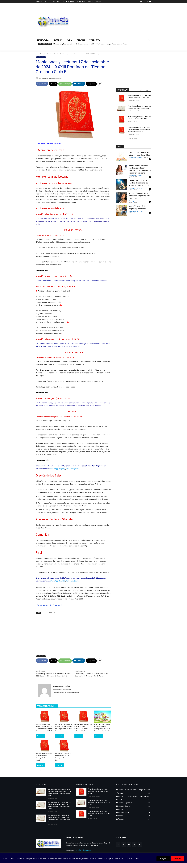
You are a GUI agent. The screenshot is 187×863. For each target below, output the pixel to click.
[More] (99, 84)
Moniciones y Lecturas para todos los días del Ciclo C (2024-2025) (99, 813)
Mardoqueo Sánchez (135, 188)
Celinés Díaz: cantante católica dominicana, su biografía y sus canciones (139, 182)
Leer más (40, 736)
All (141, 90)
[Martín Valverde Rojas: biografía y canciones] (121, 210)
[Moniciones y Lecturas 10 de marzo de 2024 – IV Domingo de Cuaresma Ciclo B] (63, 746)
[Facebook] (138, 1)
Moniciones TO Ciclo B (48, 613)
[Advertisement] (110, 21)
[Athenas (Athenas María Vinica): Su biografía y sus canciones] (121, 197)
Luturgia (42, 54)
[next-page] (40, 770)
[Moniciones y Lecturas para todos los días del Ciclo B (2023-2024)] (121, 108)
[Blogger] (118, 844)
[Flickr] (129, 844)
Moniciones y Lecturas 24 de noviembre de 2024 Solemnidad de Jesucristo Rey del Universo (92, 675)
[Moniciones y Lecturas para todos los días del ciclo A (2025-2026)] (121, 98)
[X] (144, 1)
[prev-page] (37, 770)
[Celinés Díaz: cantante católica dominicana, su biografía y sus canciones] (121, 184)
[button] (148, 40)
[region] (93, 858)
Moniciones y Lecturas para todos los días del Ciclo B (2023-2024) (99, 802)
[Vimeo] (147, 1)
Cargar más (133, 138)
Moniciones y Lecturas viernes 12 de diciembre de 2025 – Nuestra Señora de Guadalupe (139, 129)
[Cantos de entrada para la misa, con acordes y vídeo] (121, 156)
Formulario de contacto (83, 850)
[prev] (144, 44)
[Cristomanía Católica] (37, 78)
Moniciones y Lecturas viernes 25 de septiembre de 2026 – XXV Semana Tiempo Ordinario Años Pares (90, 44)
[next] (148, 44)
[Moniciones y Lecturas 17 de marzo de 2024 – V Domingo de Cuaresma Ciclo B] (44, 746)
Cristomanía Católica (47, 78)
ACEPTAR (177, 859)
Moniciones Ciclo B (52, 54)
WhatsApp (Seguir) (57, 469)
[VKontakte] (140, 844)
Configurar (163, 859)
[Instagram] (141, 1)
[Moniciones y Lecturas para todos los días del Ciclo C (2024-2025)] (121, 119)
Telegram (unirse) (73, 469)
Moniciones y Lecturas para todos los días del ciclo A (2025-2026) (99, 791)
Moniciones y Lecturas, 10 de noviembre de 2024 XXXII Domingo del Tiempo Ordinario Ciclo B (53, 675)
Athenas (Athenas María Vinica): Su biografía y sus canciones (139, 195)
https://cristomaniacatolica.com (62, 689)
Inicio (37, 54)
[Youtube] (150, 1)
